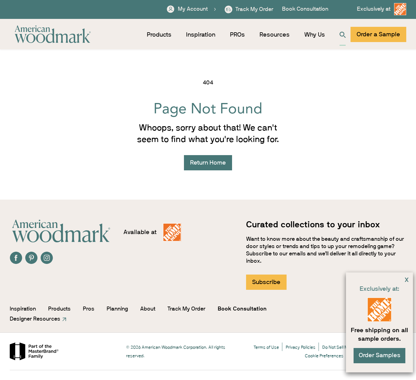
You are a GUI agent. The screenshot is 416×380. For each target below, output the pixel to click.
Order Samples (379, 355)
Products (159, 35)
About (147, 309)
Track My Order (186, 309)
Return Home (208, 163)
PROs (237, 35)
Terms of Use (266, 347)
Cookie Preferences (324, 356)
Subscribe (266, 282)
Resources (274, 35)
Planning (117, 309)
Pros (88, 309)
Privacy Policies (301, 347)
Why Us (314, 35)
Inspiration (200, 35)
